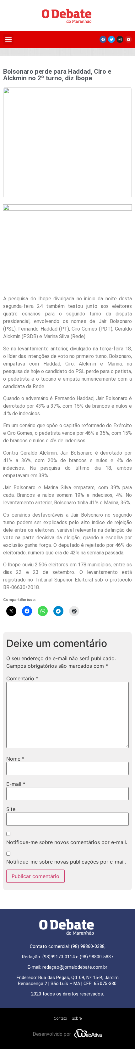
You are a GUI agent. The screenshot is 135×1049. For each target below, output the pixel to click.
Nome (15, 758)
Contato (60, 1018)
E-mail (15, 783)
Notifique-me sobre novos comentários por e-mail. (66, 842)
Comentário (22, 678)
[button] (8, 39)
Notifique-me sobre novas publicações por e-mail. (66, 861)
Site (10, 809)
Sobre (77, 1018)
